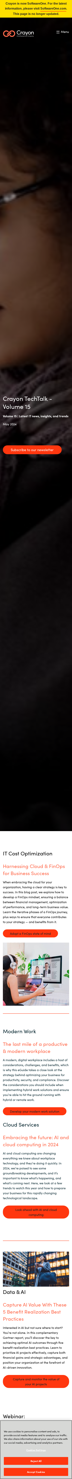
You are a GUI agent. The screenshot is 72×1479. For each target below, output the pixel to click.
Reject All (36, 1461)
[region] (36, 1449)
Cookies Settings (36, 1450)
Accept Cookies (36, 1472)
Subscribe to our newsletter (32, 449)
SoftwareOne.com (53, 8)
